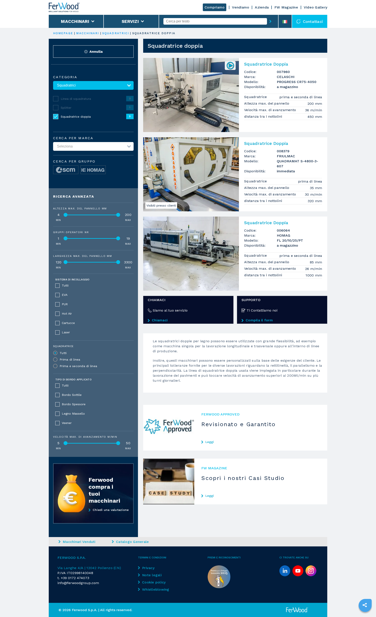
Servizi (130, 21)
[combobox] (215, 21)
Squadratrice (63, 346)
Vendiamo (240, 7)
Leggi (209, 442)
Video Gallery (315, 7)
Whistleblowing (155, 589)
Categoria (65, 77)
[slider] (65, 215)
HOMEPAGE (63, 33)
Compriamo (215, 7)
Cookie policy (154, 582)
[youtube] (297, 570)
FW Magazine (286, 7)
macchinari (87, 33)
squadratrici (115, 33)
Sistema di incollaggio (72, 279)
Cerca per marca (73, 138)
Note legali (152, 575)
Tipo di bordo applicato (73, 379)
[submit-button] (270, 21)
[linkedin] (284, 570)
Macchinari (75, 21)
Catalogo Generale (132, 542)
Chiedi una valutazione (111, 510)
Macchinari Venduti (79, 542)
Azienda (262, 7)
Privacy (148, 568)
